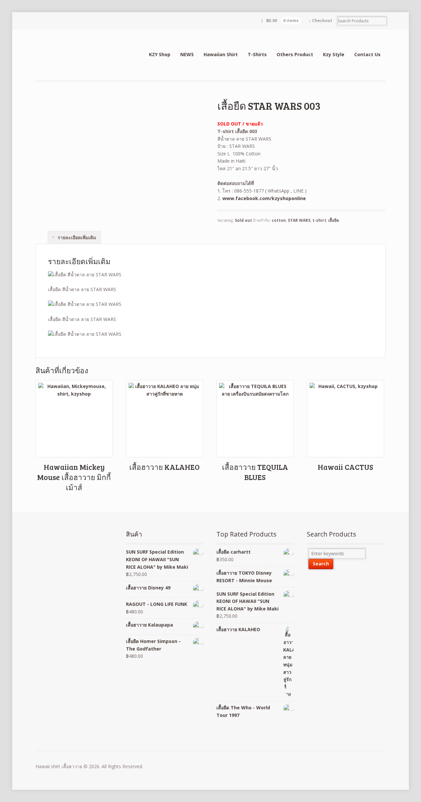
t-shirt (319, 220)
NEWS (187, 54)
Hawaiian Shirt (221, 54)
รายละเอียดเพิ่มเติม (76, 237)
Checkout (322, 20)
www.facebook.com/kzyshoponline (264, 198)
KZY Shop (159, 54)
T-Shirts (257, 54)
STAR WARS (299, 220)
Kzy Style (333, 54)
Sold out (243, 220)
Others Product (295, 54)
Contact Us (367, 54)
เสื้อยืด (333, 220)
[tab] (74, 237)
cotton (279, 220)
